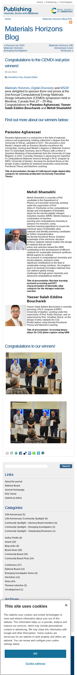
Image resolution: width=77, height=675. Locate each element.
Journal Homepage (14, 489)
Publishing (51, 2)
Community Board (14, 554)
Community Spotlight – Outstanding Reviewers (28, 531)
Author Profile (12, 538)
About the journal (13, 481)
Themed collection (14, 585)
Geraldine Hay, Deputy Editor (22, 77)
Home (40, 2)
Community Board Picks (17, 558)
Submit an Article (13, 498)
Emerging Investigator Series (19, 573)
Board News (11, 550)
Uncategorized (12, 589)
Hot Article (10, 577)
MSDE (64, 88)
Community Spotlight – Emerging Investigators (28, 527)
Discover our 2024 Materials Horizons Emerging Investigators (15, 48)
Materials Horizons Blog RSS (57, 19)
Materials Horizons (17, 88)
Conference (11, 565)
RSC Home (10, 494)
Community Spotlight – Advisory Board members (29, 523)
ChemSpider (65, 2)
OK (35, 653)
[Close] (66, 605)
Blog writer (10, 546)
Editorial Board (12, 485)
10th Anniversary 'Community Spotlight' (24, 518)
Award (8, 542)
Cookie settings (35, 663)
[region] (35, 637)
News (8, 581)
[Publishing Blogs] (38, 11)
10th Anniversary (13, 514)
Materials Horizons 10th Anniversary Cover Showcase (61, 48)
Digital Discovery (43, 88)
